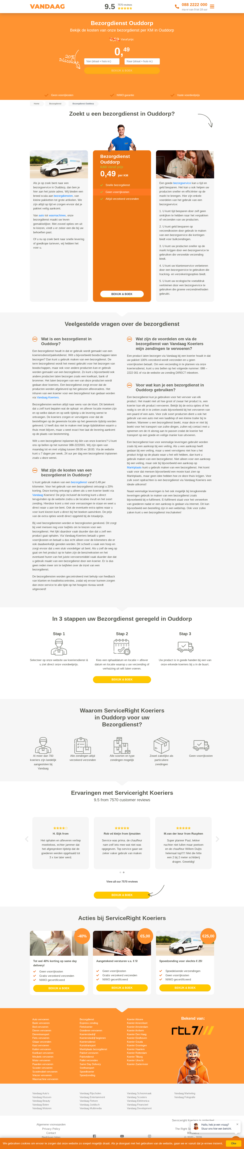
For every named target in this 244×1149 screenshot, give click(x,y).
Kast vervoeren (40, 1045)
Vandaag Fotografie (184, 1097)
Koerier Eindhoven (137, 1038)
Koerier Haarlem (136, 1049)
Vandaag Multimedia (91, 1108)
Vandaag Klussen (41, 1097)
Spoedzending (87, 1075)
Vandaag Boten (40, 1104)
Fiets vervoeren (40, 1038)
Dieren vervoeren (41, 1030)
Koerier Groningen (137, 1045)
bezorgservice (182, 183)
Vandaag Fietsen (89, 1100)
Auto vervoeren (40, 1019)
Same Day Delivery (90, 1064)
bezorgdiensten (63, 195)
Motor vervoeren (41, 1060)
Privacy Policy (51, 1128)
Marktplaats (134, 467)
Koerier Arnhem (135, 1030)
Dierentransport (40, 1034)
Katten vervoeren (41, 1049)
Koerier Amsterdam (137, 1026)
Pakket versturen (89, 1052)
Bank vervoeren (41, 1023)
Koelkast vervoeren (42, 1052)
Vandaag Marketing (184, 1093)
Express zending (89, 1023)
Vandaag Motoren (41, 1108)
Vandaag (37, 495)
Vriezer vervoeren (42, 1075)
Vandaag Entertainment (92, 1097)
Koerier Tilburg (135, 1056)
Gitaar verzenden (41, 1041)
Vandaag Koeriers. (48, 397)
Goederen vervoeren (91, 1030)
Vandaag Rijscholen (90, 1093)
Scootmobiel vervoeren (44, 1071)
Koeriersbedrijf (87, 1034)
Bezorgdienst (87, 1019)
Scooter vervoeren (42, 1067)
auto (41, 215)
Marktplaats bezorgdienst (93, 1049)
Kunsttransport (88, 1045)
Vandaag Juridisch (90, 1104)
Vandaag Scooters (137, 1097)
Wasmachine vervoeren (45, 1079)
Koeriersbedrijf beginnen (93, 1038)
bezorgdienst (79, 482)
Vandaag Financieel (137, 1104)
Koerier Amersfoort (137, 1023)
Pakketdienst (87, 1056)
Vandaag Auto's (40, 1093)
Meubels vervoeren (42, 1056)
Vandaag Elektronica (138, 1100)
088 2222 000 (194, 4)
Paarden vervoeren (42, 1064)
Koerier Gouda (135, 1041)
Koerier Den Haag (136, 1034)
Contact (51, 1133)
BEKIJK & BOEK (121, 294)
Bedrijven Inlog (51, 1137)
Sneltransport (87, 1067)
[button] (33, 339)
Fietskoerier (86, 1026)
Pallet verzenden (89, 1060)
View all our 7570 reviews (122, 881)
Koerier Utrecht (135, 1060)
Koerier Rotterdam (137, 1052)
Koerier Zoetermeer (137, 1064)
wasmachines (57, 215)
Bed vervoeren (40, 1026)
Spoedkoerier (87, 1071)
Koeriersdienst (87, 1041)
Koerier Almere (135, 1019)
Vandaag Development (139, 1108)
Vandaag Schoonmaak (139, 1093)
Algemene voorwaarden (51, 1124)
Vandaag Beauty (41, 1100)
